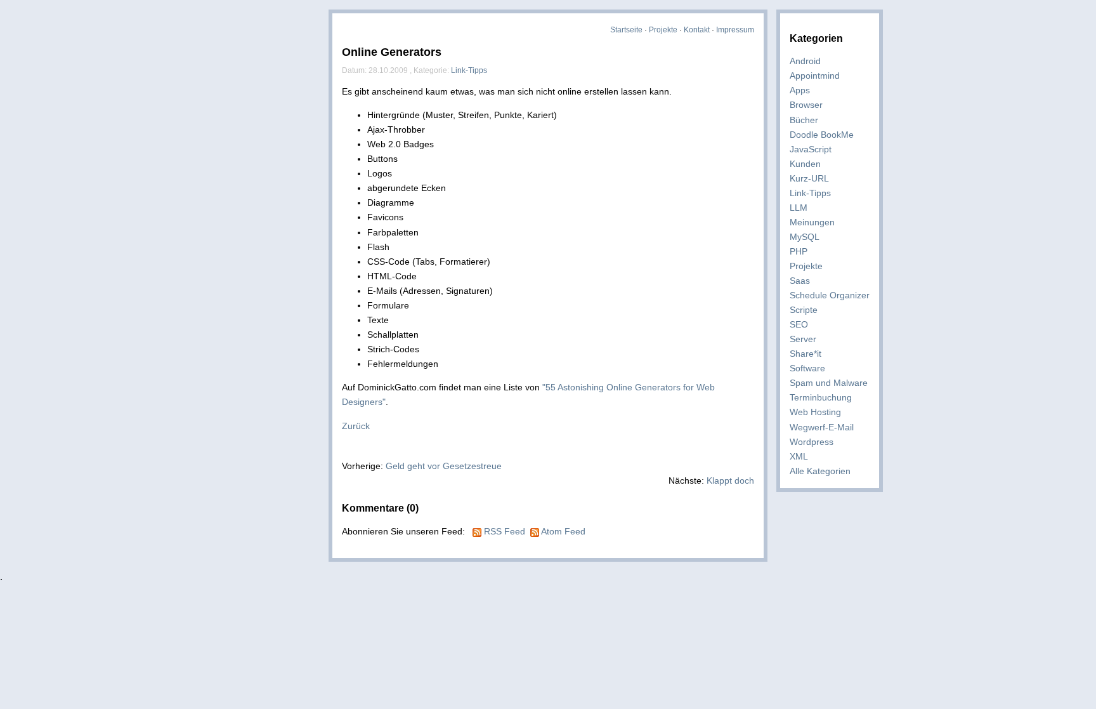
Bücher (804, 120)
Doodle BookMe (822, 134)
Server (803, 339)
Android (805, 61)
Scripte (804, 310)
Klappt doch (730, 480)
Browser (806, 105)
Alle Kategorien (820, 471)
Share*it (805, 353)
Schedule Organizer (830, 295)
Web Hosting (815, 412)
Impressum (735, 30)
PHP (798, 251)
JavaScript (811, 149)
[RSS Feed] (477, 531)
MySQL (804, 237)
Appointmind (815, 75)
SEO (799, 324)
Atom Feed (563, 531)
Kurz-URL (809, 178)
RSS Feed (504, 531)
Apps (800, 90)
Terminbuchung (821, 397)
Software (807, 368)
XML (799, 456)
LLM (798, 207)
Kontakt (697, 30)
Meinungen (812, 222)
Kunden (805, 164)
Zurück (356, 426)
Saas (800, 280)
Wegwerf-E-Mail (822, 427)
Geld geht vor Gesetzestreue (444, 466)
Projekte (663, 30)
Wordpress (811, 442)
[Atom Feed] (534, 531)
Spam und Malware (829, 383)
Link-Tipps (810, 193)
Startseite (626, 30)
